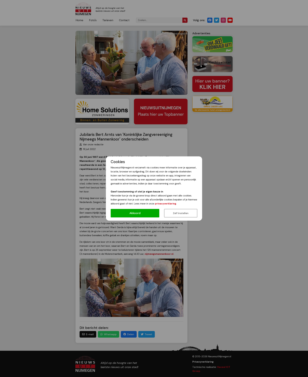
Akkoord (135, 213)
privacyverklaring (165, 203)
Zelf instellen (180, 213)
